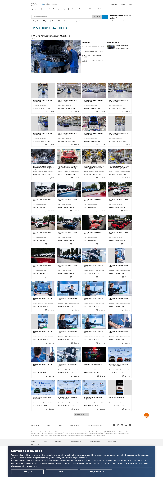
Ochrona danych (95, 441)
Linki (45, 441)
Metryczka (58, 441)
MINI (60, 425)
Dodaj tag (97, 16)
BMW (48, 425)
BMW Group (35, 425)
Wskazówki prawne (76, 441)
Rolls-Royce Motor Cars (95, 425)
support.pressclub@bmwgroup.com (119, 20)
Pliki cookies (112, 441)
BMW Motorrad (74, 425)
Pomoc (33, 441)
